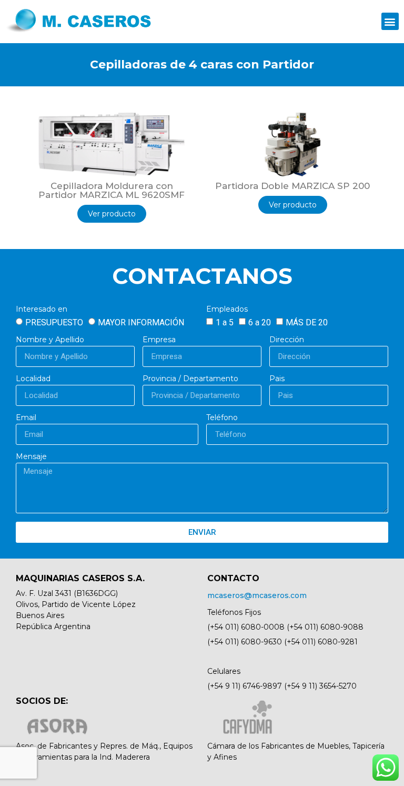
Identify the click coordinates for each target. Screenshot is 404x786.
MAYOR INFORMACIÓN (141, 322)
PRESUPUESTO (54, 322)
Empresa (159, 340)
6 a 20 (259, 322)
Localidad (33, 379)
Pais (277, 379)
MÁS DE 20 (307, 322)
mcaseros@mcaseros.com (257, 595)
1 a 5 (225, 322)
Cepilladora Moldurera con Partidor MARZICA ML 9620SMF (111, 190)
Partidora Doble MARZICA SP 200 (292, 186)
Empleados (227, 309)
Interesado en (41, 309)
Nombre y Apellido (50, 340)
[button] (390, 21)
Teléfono (222, 418)
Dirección (286, 340)
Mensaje (31, 457)
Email (26, 418)
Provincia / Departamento (190, 379)
